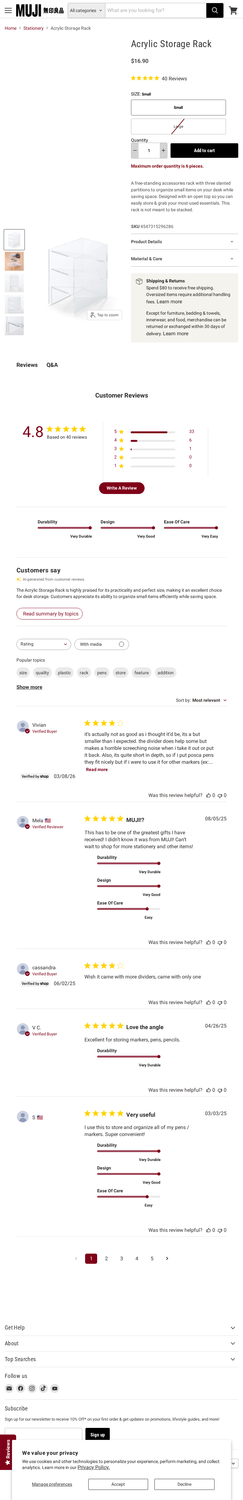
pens (102, 672)
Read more (97, 769)
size (23, 672)
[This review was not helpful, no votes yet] (220, 795)
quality (42, 672)
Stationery (33, 28)
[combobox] (43, 644)
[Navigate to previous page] (76, 1259)
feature (141, 672)
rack (84, 672)
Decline (184, 1484)
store (120, 672)
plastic (64, 672)
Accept (118, 1484)
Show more (29, 687)
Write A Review (122, 488)
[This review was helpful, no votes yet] (208, 795)
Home (10, 28)
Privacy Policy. (94, 1467)
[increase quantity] (163, 150)
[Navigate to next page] (167, 1259)
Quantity (139, 140)
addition (166, 672)
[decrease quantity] (135, 150)
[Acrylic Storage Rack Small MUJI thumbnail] (14, 240)
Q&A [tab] (52, 364)
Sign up (97, 1435)
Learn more (169, 302)
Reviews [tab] (27, 364)
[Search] (214, 10)
